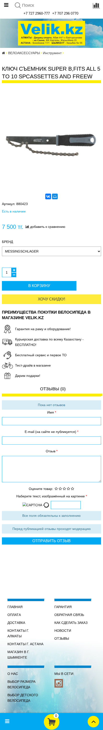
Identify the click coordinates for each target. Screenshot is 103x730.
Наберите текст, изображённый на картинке (51, 496)
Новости (62, 630)
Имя (51, 412)
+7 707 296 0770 (65, 13)
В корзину (39, 286)
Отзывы (61, 638)
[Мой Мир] (55, 196)
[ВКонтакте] (48, 196)
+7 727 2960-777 (36, 13)
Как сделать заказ (70, 623)
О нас (12, 674)
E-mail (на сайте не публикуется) (51, 432)
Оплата (14, 615)
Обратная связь (69, 615)
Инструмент (52, 53)
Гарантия (63, 607)
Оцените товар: (41, 489)
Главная (15, 607)
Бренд (7, 242)
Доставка (16, 623)
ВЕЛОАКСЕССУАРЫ (24, 53)
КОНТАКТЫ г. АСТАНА (25, 644)
